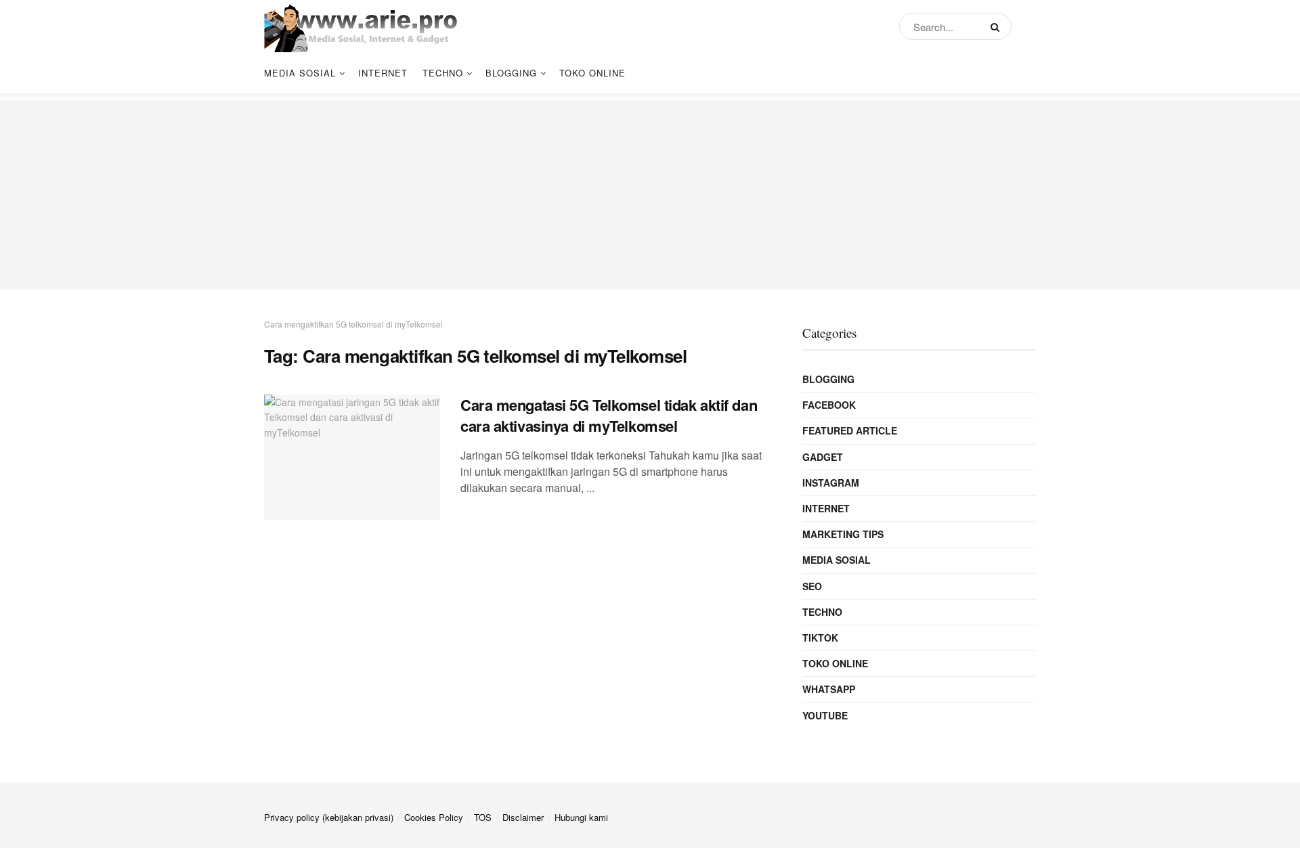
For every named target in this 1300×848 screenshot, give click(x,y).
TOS (483, 817)
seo (812, 586)
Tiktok (820, 637)
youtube (825, 715)
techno (442, 72)
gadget (822, 457)
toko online (592, 72)
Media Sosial (300, 72)
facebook (829, 404)
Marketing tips (843, 534)
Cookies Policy (433, 817)
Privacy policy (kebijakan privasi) (328, 817)
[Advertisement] (650, 195)
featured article (849, 430)
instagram (830, 482)
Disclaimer (523, 817)
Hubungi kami (581, 817)
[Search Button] (998, 26)
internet (383, 72)
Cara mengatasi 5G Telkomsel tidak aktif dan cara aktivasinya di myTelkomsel (608, 415)
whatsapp (828, 689)
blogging (511, 72)
